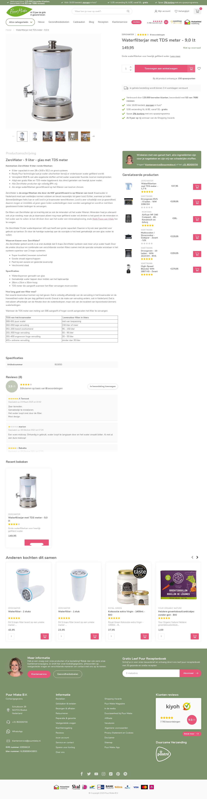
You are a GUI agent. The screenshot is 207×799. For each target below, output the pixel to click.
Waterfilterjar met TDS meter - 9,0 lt (32, 30)
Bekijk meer (189, 734)
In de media (110, 708)
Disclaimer (110, 737)
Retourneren (62, 713)
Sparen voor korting (65, 747)
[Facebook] (81, 774)
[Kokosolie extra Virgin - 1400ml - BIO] (128, 585)
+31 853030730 (190, 164)
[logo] (28, 11)
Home (8, 30)
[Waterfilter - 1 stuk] (78, 585)
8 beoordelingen (157, 34)
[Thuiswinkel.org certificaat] (193, 22)
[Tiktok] (111, 774)
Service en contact (65, 742)
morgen (86, 2)
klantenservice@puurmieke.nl (160, 164)
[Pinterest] (118, 774)
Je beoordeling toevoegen (103, 386)
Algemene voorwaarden (116, 728)
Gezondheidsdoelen (58, 22)
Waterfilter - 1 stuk (69, 611)
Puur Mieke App (112, 747)
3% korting (169, 2)
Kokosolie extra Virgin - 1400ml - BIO (126, 613)
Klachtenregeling (64, 728)
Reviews (60, 732)
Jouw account (62, 737)
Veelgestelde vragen (66, 723)
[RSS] (125, 774)
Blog (91, 22)
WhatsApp (17, 731)
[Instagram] (103, 774)
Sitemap (108, 742)
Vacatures (109, 723)
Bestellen (60, 698)
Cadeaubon (79, 22)
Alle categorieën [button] (19, 22)
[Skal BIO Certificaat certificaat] (76, 787)
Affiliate (108, 718)
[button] (162, 11)
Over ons (60, 752)
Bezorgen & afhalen (65, 708)
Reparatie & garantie (66, 718)
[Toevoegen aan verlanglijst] (199, 68)
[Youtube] (96, 774)
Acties (136, 22)
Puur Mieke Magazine (115, 703)
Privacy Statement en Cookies (119, 732)
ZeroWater (128, 34)
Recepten (103, 22)
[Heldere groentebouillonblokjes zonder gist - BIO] (178, 585)
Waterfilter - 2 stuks (19, 611)
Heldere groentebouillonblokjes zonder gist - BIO (176, 613)
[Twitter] (89, 774)
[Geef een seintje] (37, 542)
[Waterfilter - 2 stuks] (28, 585)
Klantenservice (119, 22)
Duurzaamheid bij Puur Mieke (118, 713)
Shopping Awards (113, 698)
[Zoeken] (128, 11)
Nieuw (41, 22)
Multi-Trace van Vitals (103, 218)
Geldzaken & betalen (66, 703)
